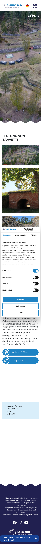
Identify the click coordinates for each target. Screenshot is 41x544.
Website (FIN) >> (20, 352)
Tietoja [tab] (33, 235)
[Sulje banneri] (38, 229)
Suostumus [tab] (7, 235)
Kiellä (21, 313)
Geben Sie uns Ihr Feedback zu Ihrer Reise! (16, 538)
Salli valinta (20, 306)
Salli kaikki (20, 299)
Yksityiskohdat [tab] (20, 235)
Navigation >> (19, 360)
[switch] (36, 277)
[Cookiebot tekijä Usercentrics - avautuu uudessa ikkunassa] (24, 229)
